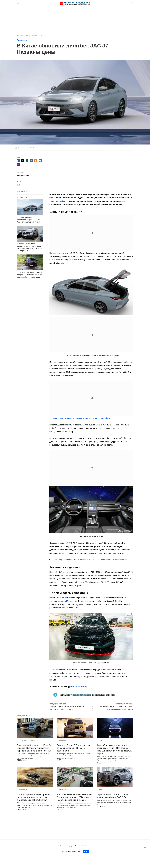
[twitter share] (22, 160)
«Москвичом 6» (56, 201)
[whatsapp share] (27, 160)
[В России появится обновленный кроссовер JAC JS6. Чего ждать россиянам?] (30, 207)
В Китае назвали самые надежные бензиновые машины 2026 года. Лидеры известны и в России (74, 797)
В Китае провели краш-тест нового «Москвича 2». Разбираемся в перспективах (90, 560)
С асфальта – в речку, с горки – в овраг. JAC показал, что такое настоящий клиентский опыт (29, 275)
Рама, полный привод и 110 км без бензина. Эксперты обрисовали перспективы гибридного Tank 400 (34, 748)
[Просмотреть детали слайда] (92, 697)
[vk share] (31, 160)
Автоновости (37, 35)
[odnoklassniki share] (35, 160)
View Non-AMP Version (82, 846)
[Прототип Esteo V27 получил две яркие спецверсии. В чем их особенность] (75, 728)
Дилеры (99, 789)
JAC (18, 185)
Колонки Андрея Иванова (27, 740)
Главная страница (23, 35)
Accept (86, 851)
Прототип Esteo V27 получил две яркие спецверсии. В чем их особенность (73, 748)
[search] (132, 3)
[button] (91, 291)
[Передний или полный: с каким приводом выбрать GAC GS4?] (115, 777)
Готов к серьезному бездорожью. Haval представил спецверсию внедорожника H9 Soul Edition (34, 797)
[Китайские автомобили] (75, 3)
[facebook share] (18, 160)
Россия (99, 740)
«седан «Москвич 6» (67, 601)
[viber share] (18, 164)
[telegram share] (40, 160)
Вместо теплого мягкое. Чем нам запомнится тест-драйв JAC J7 (83, 418)
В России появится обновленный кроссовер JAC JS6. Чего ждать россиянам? (29, 219)
